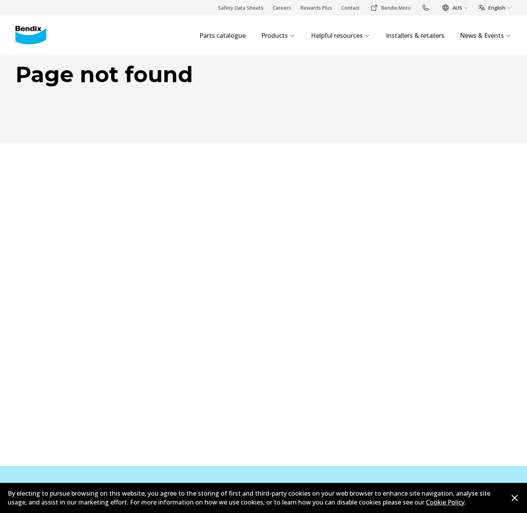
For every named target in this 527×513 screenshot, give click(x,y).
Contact (350, 7)
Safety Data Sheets (241, 7)
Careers (282, 7)
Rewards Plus (316, 7)
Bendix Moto (396, 7)
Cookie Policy (445, 502)
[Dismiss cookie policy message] (514, 498)
